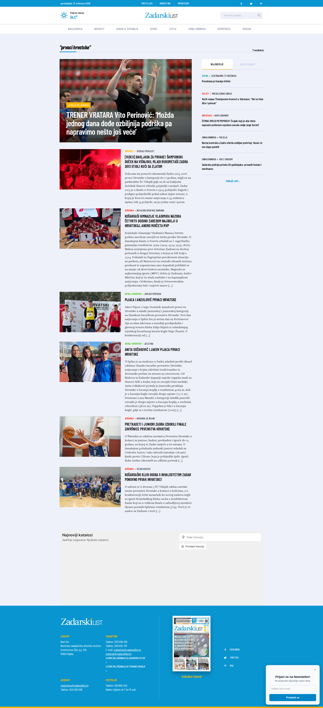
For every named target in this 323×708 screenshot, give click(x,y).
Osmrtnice (224, 29)
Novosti (99, 29)
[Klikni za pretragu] (259, 15)
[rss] (261, 2)
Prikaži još (232, 181)
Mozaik (247, 29)
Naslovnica (75, 29)
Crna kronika (197, 29)
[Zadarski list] (161, 15)
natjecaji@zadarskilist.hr (119, 654)
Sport (154, 29)
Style (173, 29)
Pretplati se (292, 697)
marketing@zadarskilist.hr (127, 650)
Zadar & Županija (127, 29)
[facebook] (241, 2)
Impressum (183, 3)
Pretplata (146, 3)
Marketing (165, 3)
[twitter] (251, 2)
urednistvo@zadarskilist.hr (75, 685)
